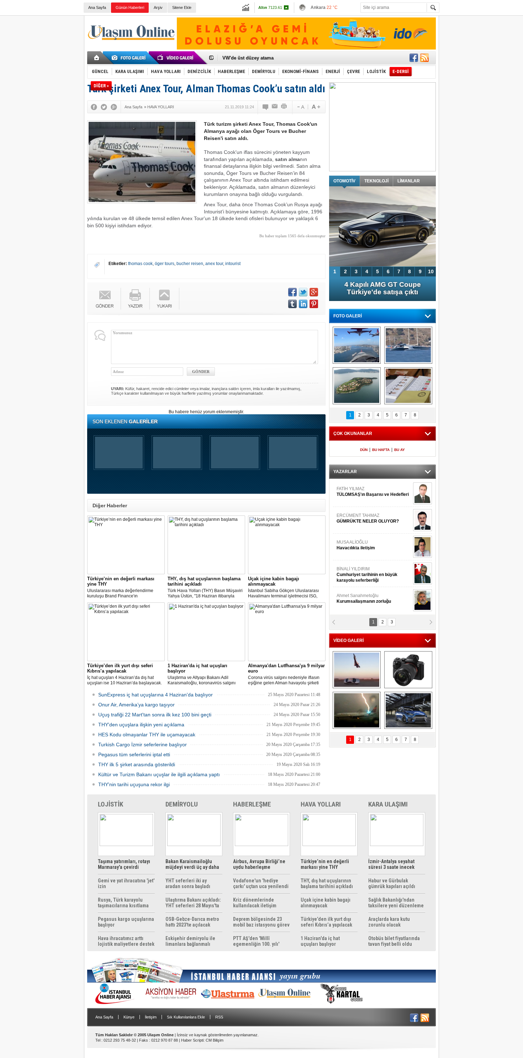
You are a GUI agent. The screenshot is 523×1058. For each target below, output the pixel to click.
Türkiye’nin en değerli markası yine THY (325, 864)
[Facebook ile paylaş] (414, 57)
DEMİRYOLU (181, 804)
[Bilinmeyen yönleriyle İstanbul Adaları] (357, 385)
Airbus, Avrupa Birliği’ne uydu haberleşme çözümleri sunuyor (259, 864)
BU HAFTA (381, 450)
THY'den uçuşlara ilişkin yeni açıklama (141, 724)
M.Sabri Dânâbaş (359, 518)
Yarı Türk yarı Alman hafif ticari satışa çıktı (382, 288)
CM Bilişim (214, 1040)
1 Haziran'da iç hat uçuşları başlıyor (320, 941)
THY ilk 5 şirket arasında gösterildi (136, 764)
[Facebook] (94, 107)
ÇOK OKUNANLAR (352, 433)
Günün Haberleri (130, 7)
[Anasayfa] (97, 57)
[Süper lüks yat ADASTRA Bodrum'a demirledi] (408, 345)
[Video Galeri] (176, 57)
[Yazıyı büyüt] (316, 107)
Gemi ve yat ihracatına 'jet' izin (126, 883)
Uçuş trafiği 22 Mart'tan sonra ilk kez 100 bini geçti (154, 714)
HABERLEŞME (252, 804)
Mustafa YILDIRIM (372, 545)
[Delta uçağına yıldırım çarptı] (357, 710)
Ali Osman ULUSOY (356, 571)
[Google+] (114, 107)
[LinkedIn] (303, 304)
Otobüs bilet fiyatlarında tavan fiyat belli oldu (394, 941)
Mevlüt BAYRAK (363, 491)
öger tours (164, 263)
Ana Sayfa (97, 7)
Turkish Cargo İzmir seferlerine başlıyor (142, 744)
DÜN (364, 450)
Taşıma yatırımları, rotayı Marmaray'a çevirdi (124, 864)
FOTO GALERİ (347, 315)
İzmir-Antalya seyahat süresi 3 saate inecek (391, 864)
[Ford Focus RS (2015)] (408, 710)
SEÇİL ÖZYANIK (352, 598)
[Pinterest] (314, 304)
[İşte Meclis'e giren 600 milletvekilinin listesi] (408, 385)
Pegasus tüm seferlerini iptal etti (134, 754)
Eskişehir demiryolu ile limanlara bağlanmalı (190, 941)
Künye (128, 1017)
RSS (219, 1017)
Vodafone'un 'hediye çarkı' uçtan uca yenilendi (261, 883)
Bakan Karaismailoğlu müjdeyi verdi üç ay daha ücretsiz (192, 864)
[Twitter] (104, 107)
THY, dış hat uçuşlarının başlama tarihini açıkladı (327, 883)
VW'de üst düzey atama (248, 56)
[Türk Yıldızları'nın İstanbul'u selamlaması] (357, 345)
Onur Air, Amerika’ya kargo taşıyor (136, 704)
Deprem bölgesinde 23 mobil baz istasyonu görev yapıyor (261, 922)
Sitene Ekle (181, 7)
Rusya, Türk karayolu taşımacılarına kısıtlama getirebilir (123, 902)
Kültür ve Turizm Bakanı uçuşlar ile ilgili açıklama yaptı (159, 774)
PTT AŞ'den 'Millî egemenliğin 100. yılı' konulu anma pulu (256, 941)
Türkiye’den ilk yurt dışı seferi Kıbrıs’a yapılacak (326, 922)
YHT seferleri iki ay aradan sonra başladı (187, 883)
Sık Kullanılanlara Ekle (186, 1017)
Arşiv (158, 7)
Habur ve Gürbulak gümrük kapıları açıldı (391, 883)
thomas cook (140, 263)
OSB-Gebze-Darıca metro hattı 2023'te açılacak (192, 922)
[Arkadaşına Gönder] (275, 107)
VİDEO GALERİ (348, 640)
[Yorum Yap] (266, 107)
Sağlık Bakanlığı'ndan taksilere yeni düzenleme (396, 902)
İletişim (151, 1017)
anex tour (214, 263)
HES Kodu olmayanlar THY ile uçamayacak (146, 734)
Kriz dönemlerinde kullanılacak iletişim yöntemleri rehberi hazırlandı (254, 902)
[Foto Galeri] (130, 57)
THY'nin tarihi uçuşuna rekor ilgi (134, 784)
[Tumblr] (292, 304)
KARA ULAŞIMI (388, 804)
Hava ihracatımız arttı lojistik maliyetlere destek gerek (126, 941)
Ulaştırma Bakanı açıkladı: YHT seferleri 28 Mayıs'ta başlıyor (193, 902)
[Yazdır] (284, 107)
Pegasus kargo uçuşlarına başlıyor (126, 922)
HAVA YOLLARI (321, 804)
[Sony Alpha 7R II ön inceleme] (408, 669)
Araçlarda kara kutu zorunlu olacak (389, 922)
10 (431, 271)
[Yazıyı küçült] (300, 107)
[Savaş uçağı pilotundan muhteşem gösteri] (357, 669)
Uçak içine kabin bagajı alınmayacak (325, 902)
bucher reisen (189, 263)
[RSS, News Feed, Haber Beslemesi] (424, 57)
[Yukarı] (164, 299)
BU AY (399, 450)
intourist (233, 263)
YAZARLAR (345, 471)
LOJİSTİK (110, 804)
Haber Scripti (192, 1040)
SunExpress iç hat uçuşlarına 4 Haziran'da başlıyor (155, 694)
